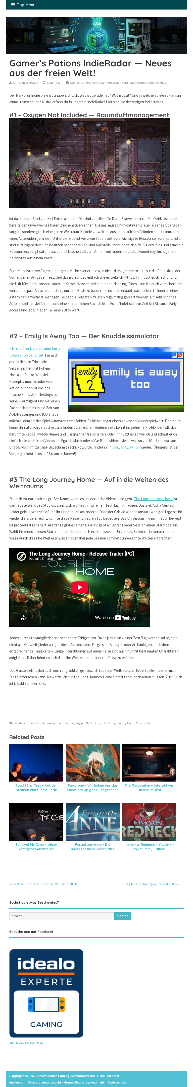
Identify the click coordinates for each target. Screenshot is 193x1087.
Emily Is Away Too (126, 447)
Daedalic (20, 723)
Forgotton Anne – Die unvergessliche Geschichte (93, 846)
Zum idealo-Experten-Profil (26, 1042)
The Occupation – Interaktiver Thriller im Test (149, 787)
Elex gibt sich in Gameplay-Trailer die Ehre (149, 884)
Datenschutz (117, 1082)
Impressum (17, 1082)
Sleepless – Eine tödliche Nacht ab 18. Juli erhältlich (44, 884)
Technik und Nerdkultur (152, 82)
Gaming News (90, 82)
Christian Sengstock (25, 82)
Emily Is (32, 723)
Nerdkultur (128, 82)
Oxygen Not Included (89, 723)
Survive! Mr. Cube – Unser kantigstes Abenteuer (36, 846)
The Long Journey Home (153, 498)
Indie (65, 723)
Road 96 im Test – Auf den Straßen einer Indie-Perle (36, 787)
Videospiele (143, 723)
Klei (72, 723)
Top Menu (26, 5)
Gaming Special (110, 82)
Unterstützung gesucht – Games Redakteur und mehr (66, 1082)
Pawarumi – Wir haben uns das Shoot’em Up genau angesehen (93, 787)
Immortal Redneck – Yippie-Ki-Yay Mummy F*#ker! (149, 846)
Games (74, 82)
